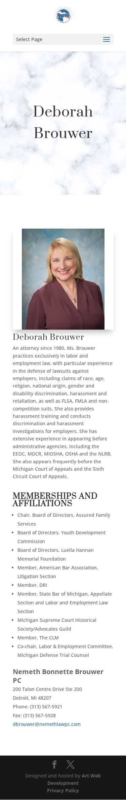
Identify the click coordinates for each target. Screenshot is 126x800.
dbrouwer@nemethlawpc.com (47, 724)
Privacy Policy (63, 790)
